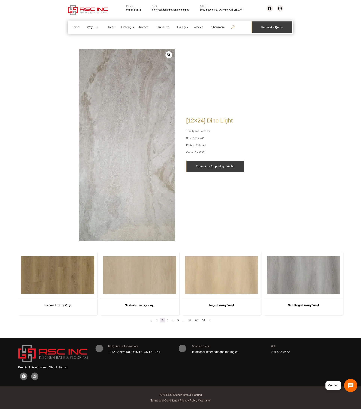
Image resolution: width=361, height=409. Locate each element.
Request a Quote (272, 27)
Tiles (110, 27)
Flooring (126, 27)
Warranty (205, 400)
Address (204, 6)
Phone (129, 6)
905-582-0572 (133, 9)
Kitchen (143, 27)
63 (196, 320)
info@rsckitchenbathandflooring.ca (170, 9)
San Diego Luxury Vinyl (303, 305)
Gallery (181, 27)
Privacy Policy (188, 400)
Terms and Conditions (164, 400)
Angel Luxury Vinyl (221, 305)
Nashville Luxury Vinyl (139, 305)
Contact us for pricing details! (215, 166)
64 (203, 320)
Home (75, 27)
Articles (198, 27)
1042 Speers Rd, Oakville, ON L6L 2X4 (221, 9)
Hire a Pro (163, 27)
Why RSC (93, 27)
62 (189, 320)
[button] (168, 54)
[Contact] (350, 385)
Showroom (218, 27)
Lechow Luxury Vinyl (57, 305)
